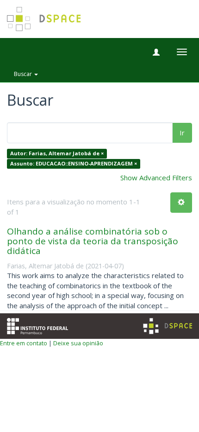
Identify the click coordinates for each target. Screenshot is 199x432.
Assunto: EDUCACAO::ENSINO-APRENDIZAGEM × (73, 163)
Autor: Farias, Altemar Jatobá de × (57, 153)
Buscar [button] (23, 74)
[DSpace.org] (167, 326)
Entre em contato (23, 343)
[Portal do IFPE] (37, 325)
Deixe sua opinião (78, 343)
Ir (182, 132)
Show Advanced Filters (156, 177)
